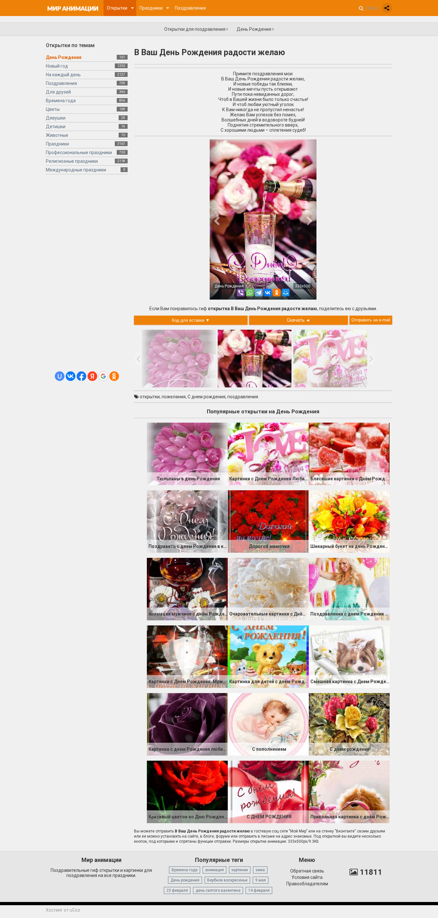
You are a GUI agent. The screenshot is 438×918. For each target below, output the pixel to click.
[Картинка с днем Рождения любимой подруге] (187, 723)
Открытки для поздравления (195, 29)
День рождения (185, 880)
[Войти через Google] (103, 376)
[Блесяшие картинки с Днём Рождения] (349, 453)
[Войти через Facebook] (81, 376)
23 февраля (177, 890)
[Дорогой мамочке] (268, 521)
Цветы (53, 109)
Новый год (57, 66)
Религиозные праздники (72, 161)
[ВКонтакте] (268, 292)
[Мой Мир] (286, 292)
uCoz (75, 910)
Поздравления (61, 83)
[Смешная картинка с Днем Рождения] (349, 656)
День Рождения (254, 29)
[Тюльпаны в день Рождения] (187, 453)
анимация (214, 870)
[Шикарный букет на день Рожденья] (349, 521)
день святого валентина (218, 890)
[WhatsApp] (250, 292)
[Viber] (241, 292)
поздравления (242, 396)
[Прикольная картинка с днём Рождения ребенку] (349, 791)
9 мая (260, 880)
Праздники (57, 143)
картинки (240, 870)
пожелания (174, 396)
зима (260, 870)
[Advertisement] (87, 275)
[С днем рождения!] (349, 723)
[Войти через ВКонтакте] (70, 376)
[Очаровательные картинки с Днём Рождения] (268, 588)
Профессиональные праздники (79, 152)
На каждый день (63, 74)
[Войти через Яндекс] (92, 376)
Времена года (61, 100)
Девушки (55, 117)
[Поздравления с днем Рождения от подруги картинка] (349, 588)
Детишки (55, 126)
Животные (57, 135)
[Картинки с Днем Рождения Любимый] (268, 453)
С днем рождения (206, 396)
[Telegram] (259, 292)
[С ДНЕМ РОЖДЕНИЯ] (268, 791)
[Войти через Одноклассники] (114, 376)
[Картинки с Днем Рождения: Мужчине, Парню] (187, 656)
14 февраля (259, 890)
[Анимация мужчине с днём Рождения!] (187, 588)
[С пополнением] (268, 723)
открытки (150, 396)
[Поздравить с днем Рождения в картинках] (187, 521)
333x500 (302, 286)
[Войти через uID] (59, 376)
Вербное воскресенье (227, 880)
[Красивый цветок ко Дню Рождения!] (187, 791)
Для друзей (58, 92)
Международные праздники (76, 169)
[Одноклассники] (277, 292)
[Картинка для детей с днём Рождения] (268, 656)
